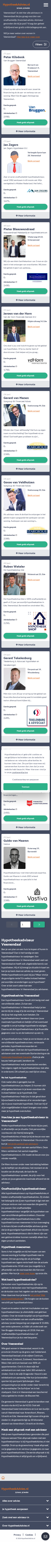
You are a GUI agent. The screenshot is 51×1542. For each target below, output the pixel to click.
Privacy (17, 1534)
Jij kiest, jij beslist (16, 6)
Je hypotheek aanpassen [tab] (15, 1509)
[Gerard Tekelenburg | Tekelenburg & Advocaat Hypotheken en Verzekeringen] (15, 678)
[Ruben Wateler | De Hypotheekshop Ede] (15, 583)
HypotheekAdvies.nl (28, 1538)
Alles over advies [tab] (11, 1501)
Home (3, 1477)
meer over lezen (27, 1273)
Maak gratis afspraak (25, 122)
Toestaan (25, 787)
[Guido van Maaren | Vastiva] (15, 857)
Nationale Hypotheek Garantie (16, 1057)
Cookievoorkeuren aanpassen (25, 779)
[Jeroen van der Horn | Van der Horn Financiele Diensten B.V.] (15, 330)
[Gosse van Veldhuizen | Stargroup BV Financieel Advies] (15, 499)
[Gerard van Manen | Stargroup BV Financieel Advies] (15, 414)
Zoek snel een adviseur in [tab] (15, 1517)
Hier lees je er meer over (28, 36)
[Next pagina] (39, 925)
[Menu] (45, 5)
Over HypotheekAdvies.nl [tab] (15, 1525)
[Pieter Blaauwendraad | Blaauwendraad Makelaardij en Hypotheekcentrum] (15, 246)
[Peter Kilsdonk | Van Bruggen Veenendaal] (15, 74)
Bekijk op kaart (34, 76)
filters (38, 44)
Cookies (29, 1534)
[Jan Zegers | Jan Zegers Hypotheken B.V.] (15, 161)
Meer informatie (26, 131)
